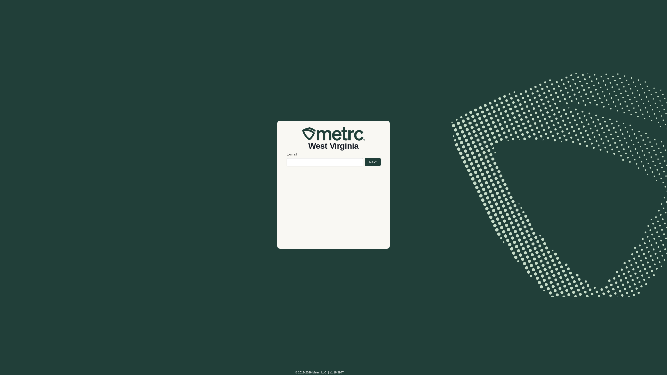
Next (372, 162)
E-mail (292, 154)
